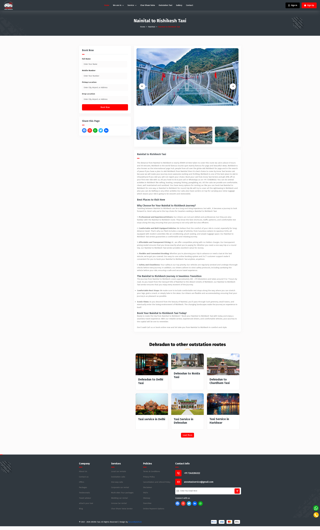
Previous (142, 86)
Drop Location (88, 94)
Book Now (105, 107)
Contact (189, 5)
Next (233, 86)
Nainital (151, 27)
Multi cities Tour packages (122, 493)
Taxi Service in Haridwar (219, 420)
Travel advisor (85, 498)
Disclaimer (147, 487)
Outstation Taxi (165, 5)
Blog (81, 509)
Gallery (179, 5)
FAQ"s (145, 493)
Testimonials (84, 493)
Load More (187, 435)
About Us (83, 471)
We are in (117, 5)
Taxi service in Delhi (151, 419)
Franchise (147, 503)
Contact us (83, 477)
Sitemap (146, 498)
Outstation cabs (118, 477)
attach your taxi (86, 503)
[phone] (316, 515)
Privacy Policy (149, 477)
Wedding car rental (119, 498)
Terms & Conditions (151, 471)
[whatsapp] (316, 508)
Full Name (86, 59)
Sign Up (310, 5)
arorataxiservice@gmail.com (198, 482)
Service (131, 5)
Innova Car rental (119, 503)
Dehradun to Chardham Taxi (220, 381)
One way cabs (117, 482)
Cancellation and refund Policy (156, 482)
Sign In (294, 5)
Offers (81, 482)
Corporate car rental (120, 487)
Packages (83, 487)
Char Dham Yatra (147, 5)
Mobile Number (89, 70)
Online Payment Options (153, 509)
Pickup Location (89, 82)
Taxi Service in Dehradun (183, 421)
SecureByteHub (135, 522)
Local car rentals (118, 471)
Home (106, 5)
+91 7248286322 (192, 473)
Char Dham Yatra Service (121, 509)
